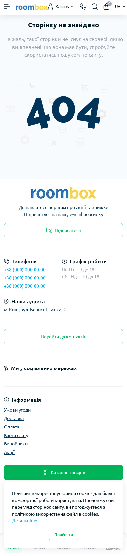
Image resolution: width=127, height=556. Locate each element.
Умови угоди (17, 410)
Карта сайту (16, 435)
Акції (9, 452)
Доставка (14, 418)
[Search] (95, 6)
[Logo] (32, 6)
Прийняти (63, 535)
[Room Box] (63, 193)
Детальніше (24, 520)
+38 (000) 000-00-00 (25, 269)
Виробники (16, 443)
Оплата (11, 426)
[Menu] (7, 6)
